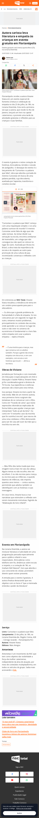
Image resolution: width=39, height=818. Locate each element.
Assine (35, 3)
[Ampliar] (34, 72)
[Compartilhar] (33, 65)
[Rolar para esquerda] (1, 9)
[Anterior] (5, 202)
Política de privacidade (23, 808)
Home (4, 28)
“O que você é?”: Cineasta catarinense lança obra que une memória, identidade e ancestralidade (19, 724)
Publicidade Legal (19, 795)
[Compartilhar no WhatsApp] (6, 65)
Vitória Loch (9, 57)
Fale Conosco (19, 799)
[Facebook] (12, 774)
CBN (20, 9)
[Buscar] (30, 3)
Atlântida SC (28, 9)
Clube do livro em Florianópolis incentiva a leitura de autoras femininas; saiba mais (19, 734)
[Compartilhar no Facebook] (15, 65)
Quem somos (19, 787)
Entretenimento (12, 9)
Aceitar (19, 813)
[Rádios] (36, 9)
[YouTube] (12, 780)
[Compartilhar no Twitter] (24, 65)
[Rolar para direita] (33, 9)
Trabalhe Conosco (19, 803)
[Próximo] (33, 202)
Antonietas (6, 744)
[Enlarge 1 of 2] (34, 194)
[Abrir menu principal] (2, 3)
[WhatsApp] (27, 780)
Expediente (19, 791)
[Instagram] (27, 774)
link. (15, 670)
